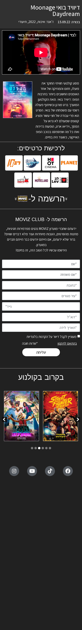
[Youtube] (32, 471)
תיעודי (22, 21)
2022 (32, 21)
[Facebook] (68, 471)
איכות (41, 21)
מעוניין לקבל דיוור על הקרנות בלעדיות (51, 336)
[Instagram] (14, 471)
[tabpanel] (60, 416)
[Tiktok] (50, 471)
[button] (4, 419)
